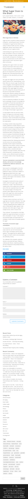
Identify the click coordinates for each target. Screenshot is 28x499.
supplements (6, 471)
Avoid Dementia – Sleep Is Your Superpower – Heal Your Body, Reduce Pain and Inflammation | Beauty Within (14, 355)
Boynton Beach (15, 443)
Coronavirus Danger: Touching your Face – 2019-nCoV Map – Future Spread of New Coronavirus (14, 375)
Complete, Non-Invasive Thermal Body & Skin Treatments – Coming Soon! (13, 380)
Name (5, 301)
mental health (18, 457)
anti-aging (19, 441)
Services (5, 426)
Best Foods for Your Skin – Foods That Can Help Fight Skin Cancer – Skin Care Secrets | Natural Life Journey (13, 386)
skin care (16, 466)
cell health (12, 446)
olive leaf (5, 464)
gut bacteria (16, 453)
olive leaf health (11, 464)
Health (4, 415)
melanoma (11, 457)
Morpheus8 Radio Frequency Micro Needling (13, 347)
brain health (5, 446)
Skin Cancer (5, 428)
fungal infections (6, 453)
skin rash (17, 469)
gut (12, 453)
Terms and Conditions (19, 497)
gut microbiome (6, 455)
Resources (5, 424)
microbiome (5, 459)
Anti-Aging (5, 399)
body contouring (6, 443)
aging (4, 441)
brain (20, 443)
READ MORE (6, 249)
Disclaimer (10, 497)
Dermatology (6, 406)
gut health (23, 453)
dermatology (11, 448)
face (17, 450)
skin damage (6, 469)
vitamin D (5, 473)
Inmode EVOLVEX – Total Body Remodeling (13, 341)
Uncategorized (6, 435)
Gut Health (8, 17)
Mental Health (6, 417)
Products (5, 422)
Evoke (14, 450)
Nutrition (14, 17)
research (18, 464)
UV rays (11, 471)
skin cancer (11, 466)
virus (20, 471)
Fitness (4, 408)
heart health (17, 455)
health (12, 455)
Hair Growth (5, 413)
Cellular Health (6, 404)
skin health (12, 469)
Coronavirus (17, 446)
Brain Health (6, 402)
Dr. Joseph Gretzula (8, 16)
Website (5, 314)
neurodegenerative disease (9, 462)
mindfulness (12, 459)
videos (16, 471)
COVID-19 (5, 448)
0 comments (20, 17)
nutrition (21, 462)
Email (4, 308)
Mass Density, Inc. (14, 495)
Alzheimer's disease (11, 441)
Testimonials (6, 433)
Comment (5, 286)
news (17, 462)
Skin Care (5, 431)
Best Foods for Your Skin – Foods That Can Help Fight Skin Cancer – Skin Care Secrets (14, 390)
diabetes (17, 448)
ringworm (5, 466)
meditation (5, 457)
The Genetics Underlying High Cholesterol (12, 339)
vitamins (10, 473)
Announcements (6, 397)
